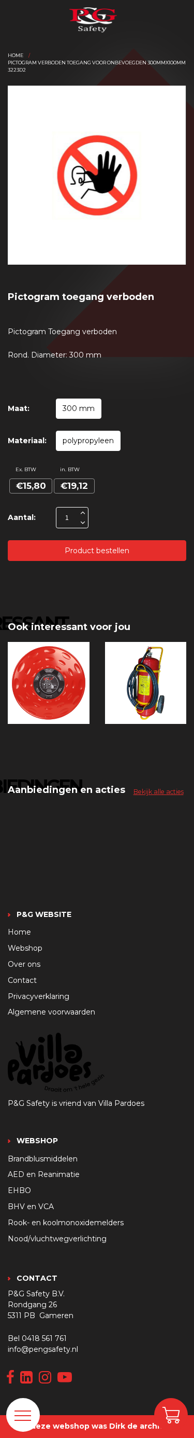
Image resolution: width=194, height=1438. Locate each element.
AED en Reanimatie (44, 1174)
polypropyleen (88, 440)
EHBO (19, 1190)
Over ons (24, 964)
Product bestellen (97, 550)
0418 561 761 (44, 1338)
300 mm (79, 408)
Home (15, 55)
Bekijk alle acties (158, 792)
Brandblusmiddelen (43, 1158)
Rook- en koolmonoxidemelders (66, 1222)
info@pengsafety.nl (43, 1349)
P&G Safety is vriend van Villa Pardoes (76, 1103)
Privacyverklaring (38, 996)
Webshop (25, 948)
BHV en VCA (31, 1206)
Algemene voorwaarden (51, 1012)
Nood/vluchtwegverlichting (57, 1238)
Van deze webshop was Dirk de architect (95, 1426)
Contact (22, 980)
